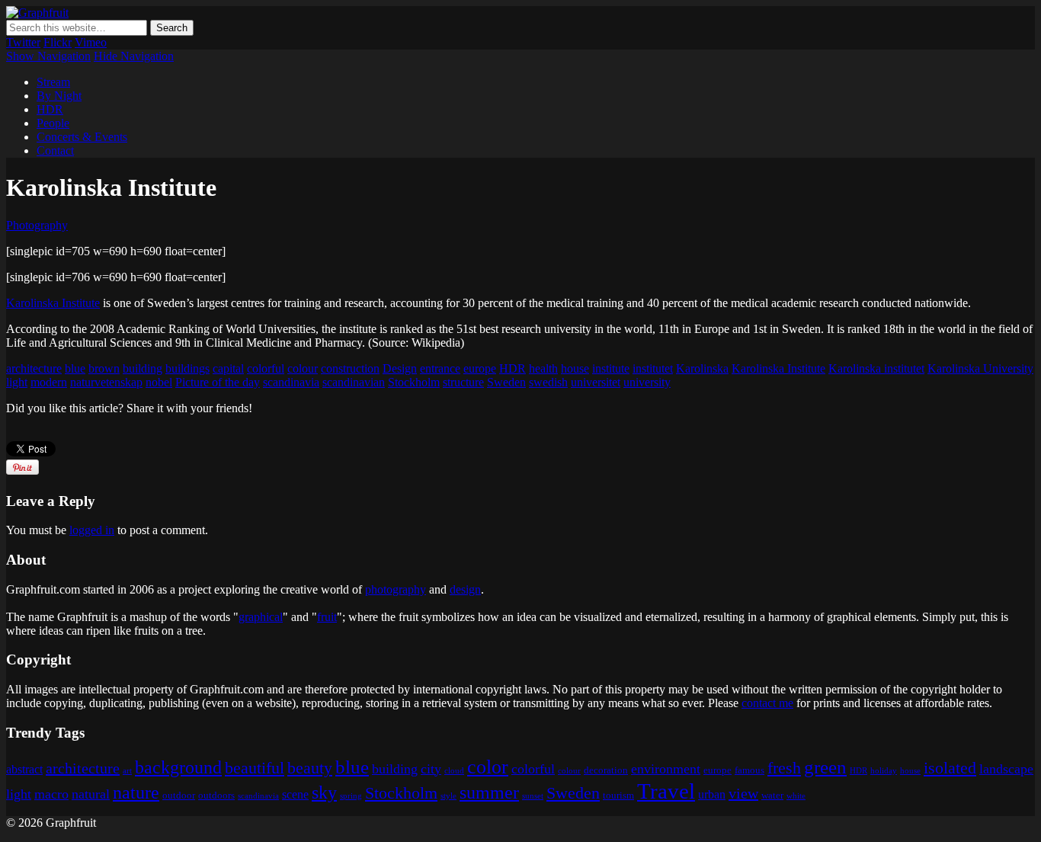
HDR (50, 109)
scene (295, 794)
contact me (767, 702)
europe (479, 368)
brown (104, 368)
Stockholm (414, 382)
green (825, 767)
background (178, 767)
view (743, 793)
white (796, 796)
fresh (784, 768)
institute (610, 368)
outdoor (178, 795)
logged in (91, 529)
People (53, 123)
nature (136, 792)
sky (324, 792)
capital (228, 368)
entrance (440, 368)
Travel (666, 791)
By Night (59, 95)
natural (91, 794)
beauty (309, 768)
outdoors (216, 795)
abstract (24, 769)
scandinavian (353, 382)
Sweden (506, 382)
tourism (618, 795)
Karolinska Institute (53, 302)
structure (463, 382)
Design (400, 368)
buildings (187, 368)
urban (711, 794)
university (647, 382)
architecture (34, 368)
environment (665, 768)
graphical (261, 616)
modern (48, 382)
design (465, 589)
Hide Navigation (134, 56)
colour (302, 368)
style (448, 796)
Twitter (23, 42)
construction (350, 368)
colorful (265, 368)
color (487, 767)
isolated (950, 768)
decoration (606, 770)
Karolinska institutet (876, 368)
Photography (37, 225)
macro (51, 794)
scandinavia (291, 382)
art (127, 771)
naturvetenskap (106, 382)
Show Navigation (48, 56)
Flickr (57, 42)
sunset (532, 796)
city (431, 768)
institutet (653, 368)
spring (351, 796)
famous (749, 770)
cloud (454, 771)
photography (395, 589)
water (772, 795)
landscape (1006, 768)
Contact (55, 150)
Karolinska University (980, 368)
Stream (53, 81)
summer (489, 792)
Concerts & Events (82, 136)
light (16, 382)
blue (75, 368)
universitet (595, 382)
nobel (159, 382)
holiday (883, 771)
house (575, 368)
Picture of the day (217, 382)
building (142, 368)
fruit (327, 616)
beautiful (254, 768)
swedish (548, 382)
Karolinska (702, 368)
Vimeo (91, 42)
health (543, 368)
